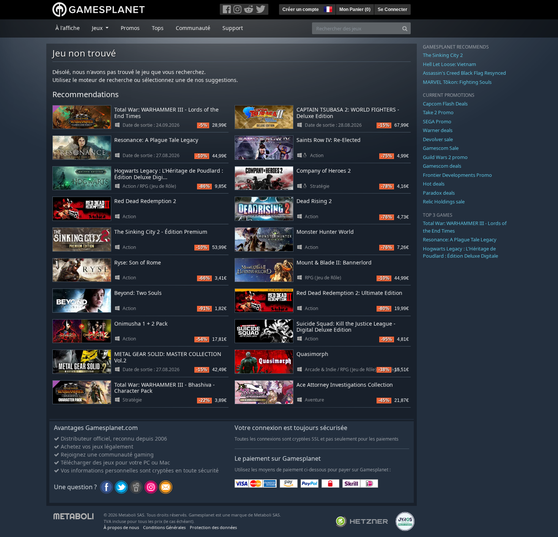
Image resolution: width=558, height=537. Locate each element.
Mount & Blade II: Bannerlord (334, 262)
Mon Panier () (354, 9)
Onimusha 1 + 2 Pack (140, 323)
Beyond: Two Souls (138, 292)
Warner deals (437, 130)
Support (232, 27)
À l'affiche (67, 27)
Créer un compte (300, 9)
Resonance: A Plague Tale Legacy (156, 139)
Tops (158, 27)
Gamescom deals (442, 165)
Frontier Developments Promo (457, 175)
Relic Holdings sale (444, 201)
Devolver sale (438, 139)
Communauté (193, 27)
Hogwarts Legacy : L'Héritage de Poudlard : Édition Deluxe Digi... (168, 174)
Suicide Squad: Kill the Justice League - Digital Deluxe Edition (346, 327)
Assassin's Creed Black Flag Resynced (464, 72)
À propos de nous (121, 527)
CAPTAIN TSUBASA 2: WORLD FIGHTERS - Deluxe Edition (347, 113)
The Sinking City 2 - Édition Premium (160, 231)
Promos (130, 27)
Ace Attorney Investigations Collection (344, 384)
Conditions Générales (164, 527)
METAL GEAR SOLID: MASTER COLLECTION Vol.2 (167, 357)
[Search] (405, 28)
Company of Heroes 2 (323, 170)
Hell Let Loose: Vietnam (449, 64)
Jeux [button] (98, 27)
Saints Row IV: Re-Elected (328, 139)
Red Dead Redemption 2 (145, 201)
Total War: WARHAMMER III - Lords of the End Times (166, 113)
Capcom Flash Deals (445, 103)
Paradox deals (439, 192)
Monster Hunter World (325, 231)
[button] (327, 8)
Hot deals (434, 183)
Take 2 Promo (438, 112)
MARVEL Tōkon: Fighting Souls (457, 82)
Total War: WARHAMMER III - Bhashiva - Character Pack (164, 388)
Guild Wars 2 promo (445, 157)
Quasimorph (312, 353)
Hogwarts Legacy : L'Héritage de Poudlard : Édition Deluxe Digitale (460, 252)
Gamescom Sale (441, 148)
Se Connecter (392, 9)
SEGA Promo (437, 121)
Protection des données (213, 527)
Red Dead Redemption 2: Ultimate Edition (349, 292)
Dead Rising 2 (314, 201)
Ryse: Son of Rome (137, 262)
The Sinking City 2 (443, 55)
